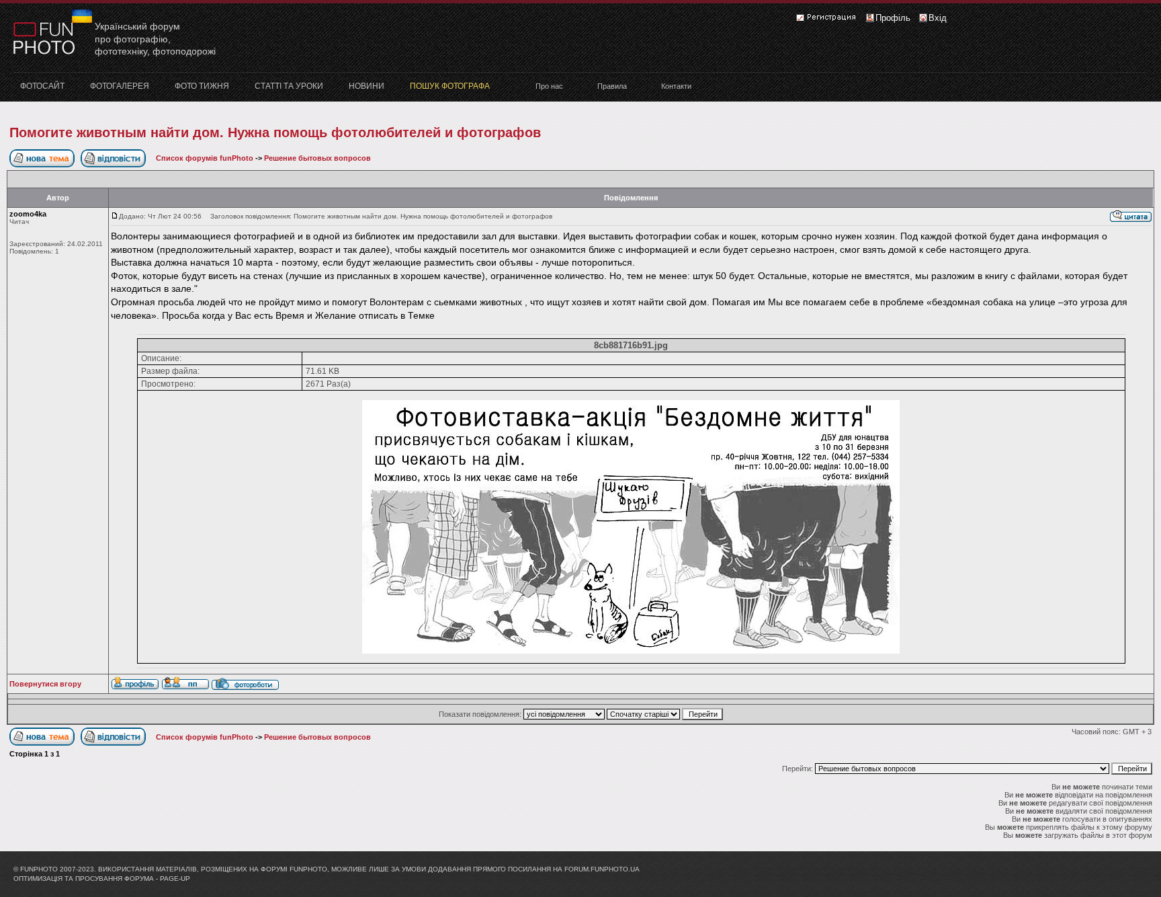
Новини (366, 86)
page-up (175, 878)
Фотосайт (42, 86)
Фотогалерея (119, 86)
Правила (612, 86)
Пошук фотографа (450, 86)
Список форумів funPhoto (204, 158)
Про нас (549, 86)
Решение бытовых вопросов (317, 158)
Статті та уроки (289, 86)
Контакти (676, 86)
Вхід (938, 17)
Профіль (892, 17)
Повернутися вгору (45, 684)
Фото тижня (202, 86)
